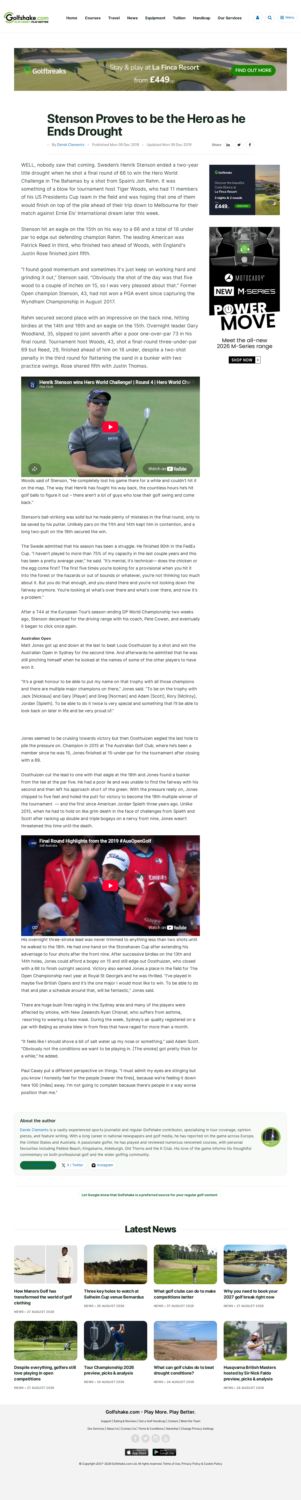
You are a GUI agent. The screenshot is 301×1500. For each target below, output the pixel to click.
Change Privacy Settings (197, 1428)
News (132, 18)
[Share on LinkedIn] (228, 145)
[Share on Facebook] (250, 145)
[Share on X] (239, 145)
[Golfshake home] (26, 17)
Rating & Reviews (125, 1421)
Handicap (201, 18)
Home (71, 18)
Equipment (155, 18)
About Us (113, 1428)
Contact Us (128, 1428)
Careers (173, 1421)
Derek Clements (70, 144)
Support (106, 1421)
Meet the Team (190, 1421)
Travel (114, 18)
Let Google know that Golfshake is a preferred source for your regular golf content (150, 1195)
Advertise (172, 1428)
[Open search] (270, 18)
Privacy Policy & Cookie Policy (202, 1463)
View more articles (38, 1165)
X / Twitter (75, 1165)
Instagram (105, 1165)
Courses (93, 18)
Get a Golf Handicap (152, 1421)
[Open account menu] (257, 18)
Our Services (230, 18)
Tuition (179, 18)
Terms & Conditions (151, 1428)
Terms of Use (171, 1463)
